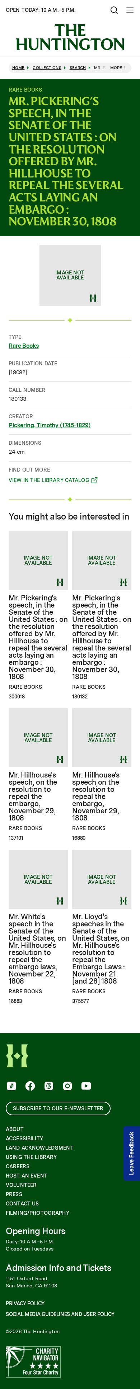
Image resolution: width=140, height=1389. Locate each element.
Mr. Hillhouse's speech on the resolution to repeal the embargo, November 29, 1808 (96, 796)
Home (18, 68)
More (116, 67)
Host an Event (26, 1176)
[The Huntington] (70, 37)
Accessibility (24, 1138)
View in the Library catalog (49, 481)
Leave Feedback (131, 1153)
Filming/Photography (37, 1213)
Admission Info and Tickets (58, 1268)
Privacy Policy (25, 1303)
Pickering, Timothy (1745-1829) (49, 425)
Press (14, 1194)
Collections (47, 68)
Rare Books (23, 345)
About (15, 1129)
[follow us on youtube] (85, 1086)
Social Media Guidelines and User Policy (60, 1314)
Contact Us (22, 1204)
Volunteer (21, 1185)
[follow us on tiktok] (11, 1086)
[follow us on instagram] (67, 1086)
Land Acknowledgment (40, 1148)
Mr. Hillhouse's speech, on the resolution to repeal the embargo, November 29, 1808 (33, 796)
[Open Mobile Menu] (130, 10)
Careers (17, 1166)
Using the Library (31, 1157)
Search (78, 68)
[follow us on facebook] (29, 1086)
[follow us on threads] (48, 1086)
